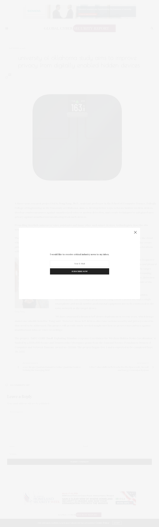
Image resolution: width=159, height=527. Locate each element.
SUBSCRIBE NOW (80, 271)
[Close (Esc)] (135, 232)
